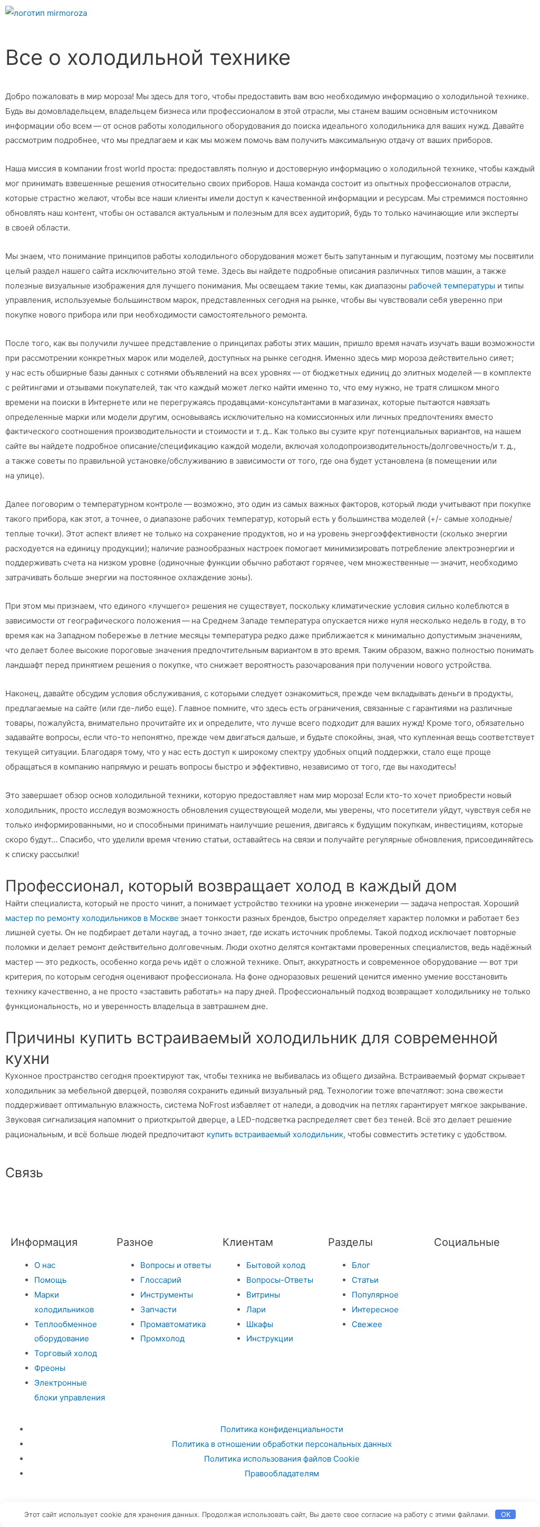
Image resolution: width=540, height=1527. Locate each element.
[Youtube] (492, 18)
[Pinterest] (521, 18)
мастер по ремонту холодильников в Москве (92, 918)
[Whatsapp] (464, 18)
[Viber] (246, 1203)
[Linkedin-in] (189, 1203)
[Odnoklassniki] (435, 18)
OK (505, 1514)
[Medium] (161, 1203)
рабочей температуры (452, 286)
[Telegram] (378, 18)
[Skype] (218, 1203)
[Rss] (275, 1203)
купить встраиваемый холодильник (275, 1134)
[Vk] (407, 18)
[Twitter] (447, 1271)
